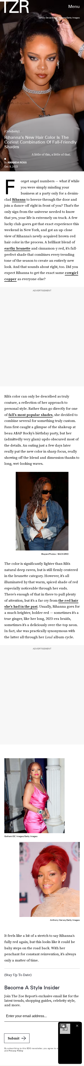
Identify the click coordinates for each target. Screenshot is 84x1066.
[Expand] (62, 1025)
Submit (13, 1038)
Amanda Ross (17, 162)
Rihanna (19, 199)
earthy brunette (17, 248)
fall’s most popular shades (30, 414)
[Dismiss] (77, 1025)
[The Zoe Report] (14, 6)
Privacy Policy (16, 1050)
